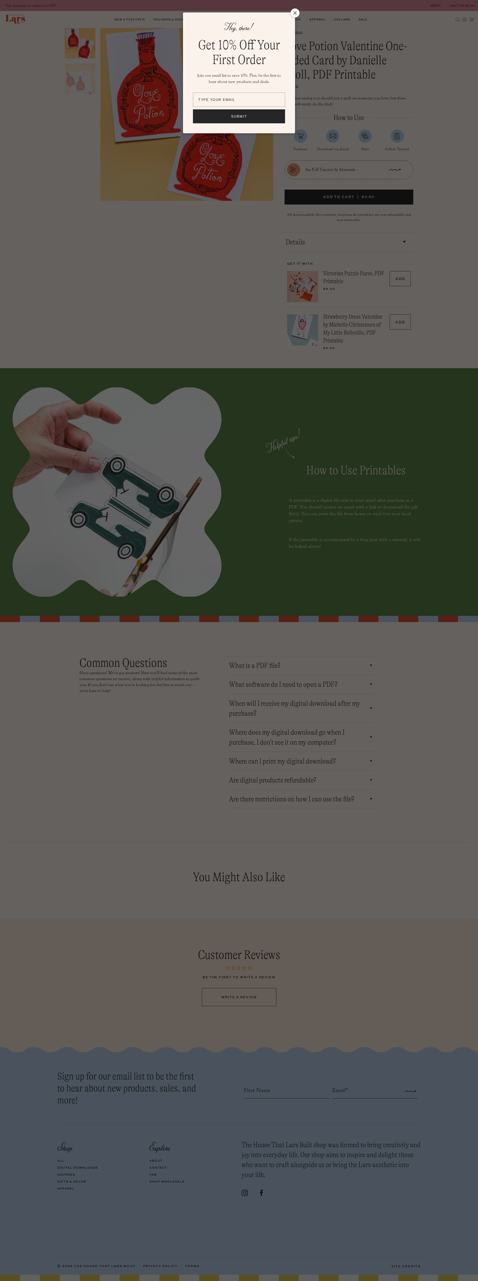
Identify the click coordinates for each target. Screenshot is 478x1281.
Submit (239, 116)
